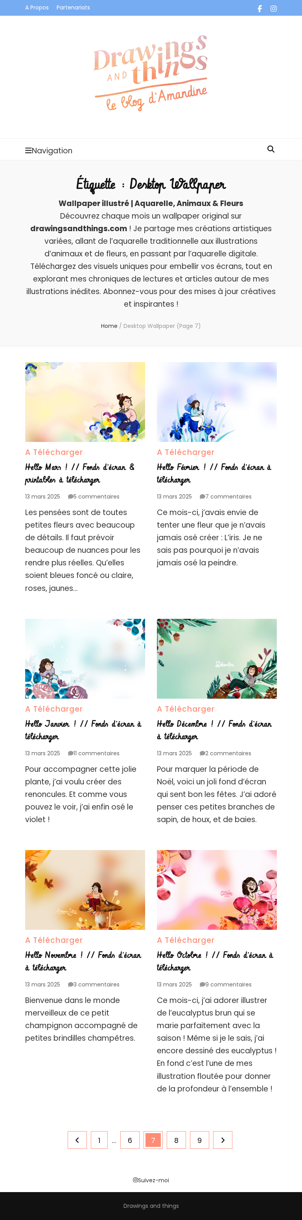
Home (109, 326)
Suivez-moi (153, 1180)
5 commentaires (97, 497)
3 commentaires (97, 984)
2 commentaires (228, 753)
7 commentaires (228, 497)
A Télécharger (54, 452)
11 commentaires (97, 753)
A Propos (37, 7)
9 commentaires (228, 984)
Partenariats (73, 7)
